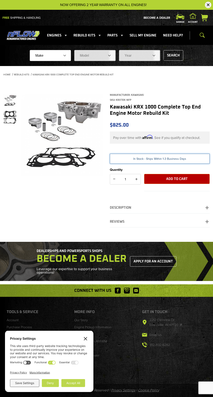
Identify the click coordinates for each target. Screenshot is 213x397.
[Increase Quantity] (136, 179)
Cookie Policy (148, 390)
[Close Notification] (208, 5)
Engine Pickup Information (92, 327)
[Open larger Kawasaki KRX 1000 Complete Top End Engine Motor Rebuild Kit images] (62, 135)
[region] (10, 133)
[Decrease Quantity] (114, 179)
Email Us (156, 334)
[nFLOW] (23, 35)
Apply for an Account (153, 261)
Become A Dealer (157, 18)
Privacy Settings (123, 390)
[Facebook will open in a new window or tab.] (118, 290)
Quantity (116, 169)
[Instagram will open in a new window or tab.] (127, 290)
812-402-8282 (160, 344)
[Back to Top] (200, 371)
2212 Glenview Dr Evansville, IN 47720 (164, 322)
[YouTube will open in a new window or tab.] (136, 290)
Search (173, 55)
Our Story (81, 320)
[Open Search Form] (202, 35)
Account (13, 320)
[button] (10, 100)
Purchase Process (19, 327)
